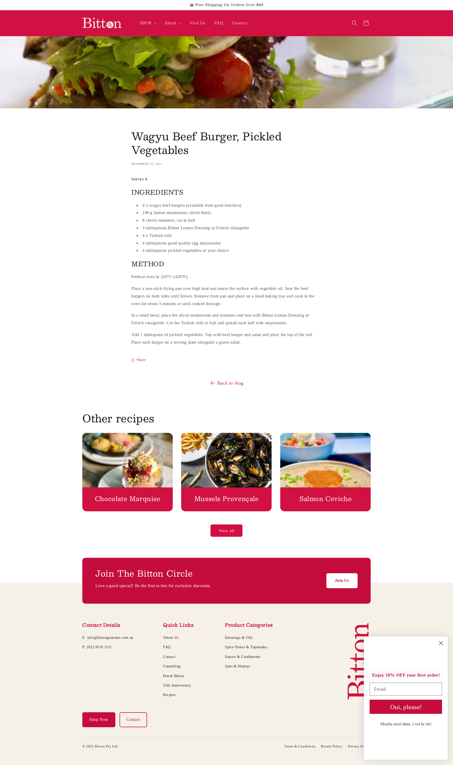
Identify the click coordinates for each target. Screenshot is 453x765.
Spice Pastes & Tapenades (246, 647)
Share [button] (141, 360)
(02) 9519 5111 (99, 647)
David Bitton (173, 676)
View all (226, 531)
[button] (148, 23)
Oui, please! (406, 706)
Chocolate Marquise (127, 499)
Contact (169, 657)
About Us (171, 638)
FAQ (167, 647)
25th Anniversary (177, 685)
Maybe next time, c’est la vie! (406, 724)
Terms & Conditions (300, 746)
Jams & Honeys (237, 666)
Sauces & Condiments (242, 657)
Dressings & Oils (239, 638)
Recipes (169, 695)
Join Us (342, 580)
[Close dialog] (441, 643)
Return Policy (332, 746)
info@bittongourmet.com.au (110, 638)
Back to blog (230, 383)
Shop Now (99, 719)
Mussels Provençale (226, 499)
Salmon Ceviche (325, 499)
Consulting (172, 666)
